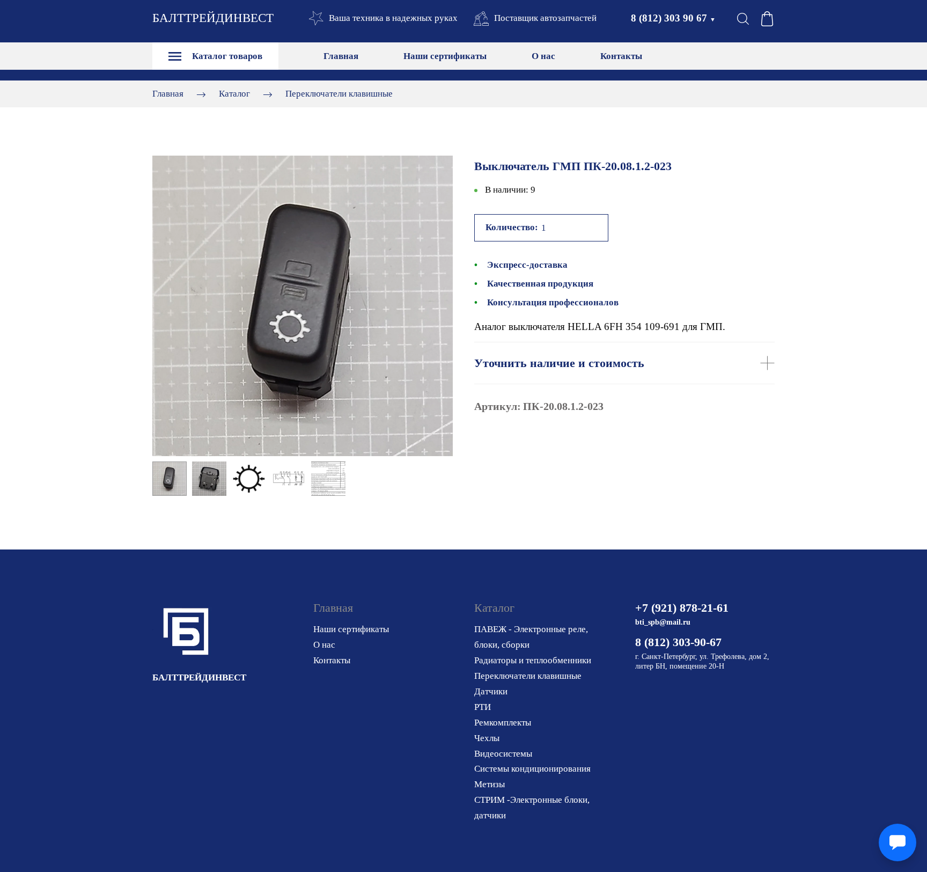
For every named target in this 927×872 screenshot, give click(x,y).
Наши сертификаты (445, 56)
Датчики (490, 691)
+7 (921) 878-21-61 (682, 607)
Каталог (234, 94)
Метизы (489, 784)
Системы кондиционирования (532, 769)
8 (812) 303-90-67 (678, 642)
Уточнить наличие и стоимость (559, 363)
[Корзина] (767, 18)
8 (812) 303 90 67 (673, 18)
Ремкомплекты (502, 722)
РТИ (482, 707)
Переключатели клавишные (339, 94)
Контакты (621, 56)
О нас (543, 56)
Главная (340, 56)
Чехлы (486, 738)
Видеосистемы (503, 754)
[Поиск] (743, 18)
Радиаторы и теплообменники (532, 660)
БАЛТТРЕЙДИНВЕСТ (213, 18)
